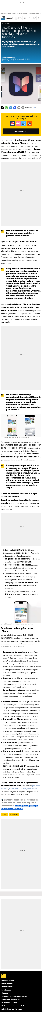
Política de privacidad (10, 999)
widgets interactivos (30, 788)
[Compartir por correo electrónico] (18, 107)
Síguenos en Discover (8, 13)
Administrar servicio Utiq (12, 1009)
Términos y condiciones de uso (14, 996)
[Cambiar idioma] (34, 18)
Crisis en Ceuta (34, 13)
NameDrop (13, 788)
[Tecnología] (3, 18)
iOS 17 (11, 140)
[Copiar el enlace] (22, 107)
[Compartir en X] (2, 107)
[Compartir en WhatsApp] (6, 107)
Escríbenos (6, 990)
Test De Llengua (22, 13)
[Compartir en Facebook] (14, 107)
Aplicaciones (14, 814)
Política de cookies (9, 1003)
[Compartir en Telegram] (10, 107)
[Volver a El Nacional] (18, 18)
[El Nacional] (21, 976)
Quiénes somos (8, 980)
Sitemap (5, 993)
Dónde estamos (8, 987)
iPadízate (4, 814)
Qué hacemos (7, 983)
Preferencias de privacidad (13, 1006)
